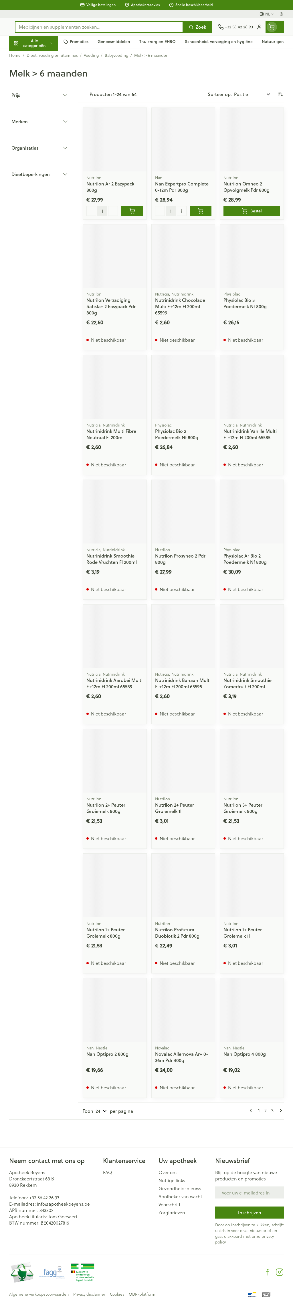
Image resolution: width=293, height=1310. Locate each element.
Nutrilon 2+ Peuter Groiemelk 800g (105, 807)
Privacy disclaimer (89, 1294)
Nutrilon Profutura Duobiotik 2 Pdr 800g (177, 932)
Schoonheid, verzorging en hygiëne (46, 70)
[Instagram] (279, 1272)
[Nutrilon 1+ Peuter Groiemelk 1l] (252, 885)
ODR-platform (142, 1294)
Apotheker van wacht (180, 1196)
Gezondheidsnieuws (180, 1188)
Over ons (168, 1172)
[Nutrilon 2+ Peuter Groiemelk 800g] (114, 761)
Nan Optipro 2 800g (107, 1054)
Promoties (24, 55)
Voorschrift (170, 1204)
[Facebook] (267, 1272)
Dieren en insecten (46, 163)
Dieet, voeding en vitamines (46, 89)
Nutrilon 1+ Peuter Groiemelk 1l (242, 932)
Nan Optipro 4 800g (244, 1054)
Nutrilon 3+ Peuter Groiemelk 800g (242, 807)
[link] (252, 1110)
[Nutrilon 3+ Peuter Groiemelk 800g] (252, 761)
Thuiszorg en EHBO (46, 150)
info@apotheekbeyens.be (63, 1203)
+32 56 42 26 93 (44, 1197)
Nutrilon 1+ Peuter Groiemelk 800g (105, 932)
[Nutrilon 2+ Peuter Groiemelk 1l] (183, 761)
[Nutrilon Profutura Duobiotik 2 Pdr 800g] (183, 885)
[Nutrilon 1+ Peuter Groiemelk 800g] (114, 885)
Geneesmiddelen (46, 177)
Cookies (117, 1294)
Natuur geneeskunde (46, 136)
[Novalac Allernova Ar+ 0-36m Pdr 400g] (183, 1010)
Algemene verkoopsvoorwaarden (39, 1294)
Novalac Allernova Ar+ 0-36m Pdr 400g (181, 1057)
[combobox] (99, 27)
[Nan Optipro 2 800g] (114, 1010)
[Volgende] (280, 1110)
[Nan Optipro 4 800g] (252, 1010)
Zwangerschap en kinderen (46, 107)
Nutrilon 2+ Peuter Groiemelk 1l (174, 807)
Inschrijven (249, 1212)
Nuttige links (172, 1180)
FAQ (107, 1172)
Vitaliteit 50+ (46, 123)
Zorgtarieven (172, 1212)
